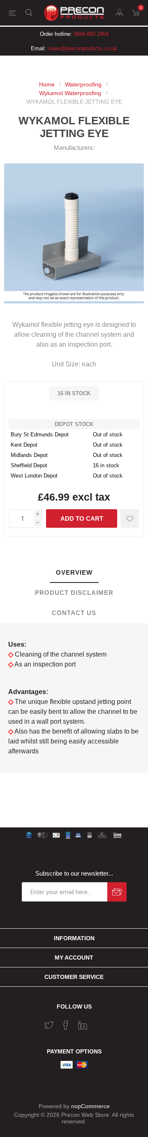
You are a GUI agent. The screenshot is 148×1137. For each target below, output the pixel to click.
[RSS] (99, 1022)
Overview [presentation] (74, 572)
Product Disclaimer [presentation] (74, 592)
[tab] (74, 573)
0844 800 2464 (91, 34)
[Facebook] (65, 1025)
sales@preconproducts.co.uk (82, 48)
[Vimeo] (82, 1025)
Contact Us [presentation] (74, 612)
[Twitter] (49, 1025)
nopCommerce (90, 1106)
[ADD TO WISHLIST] (129, 518)
